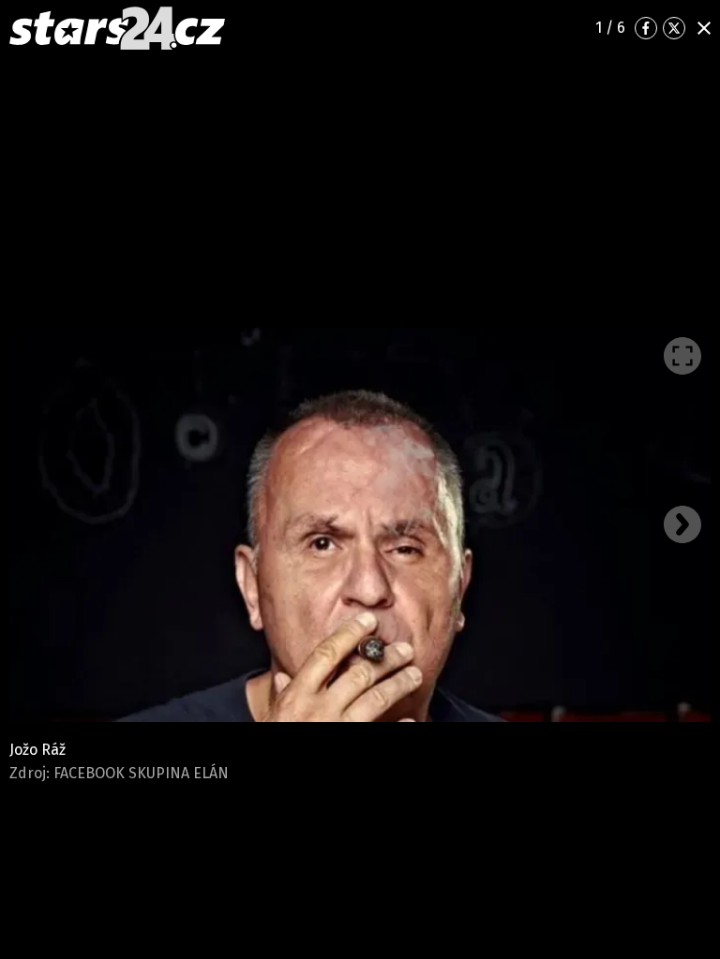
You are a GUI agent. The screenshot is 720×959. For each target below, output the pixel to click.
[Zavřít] (704, 28)
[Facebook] (646, 28)
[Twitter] (674, 28)
